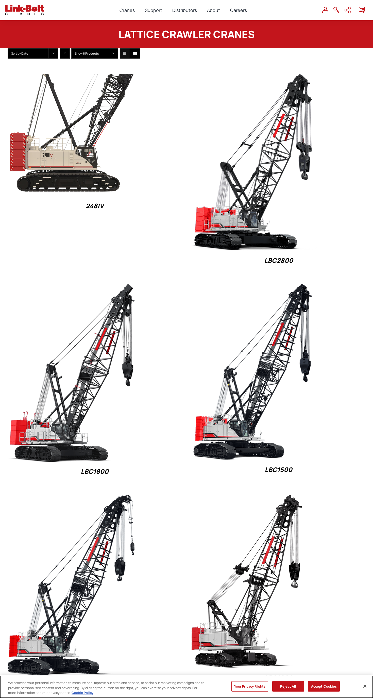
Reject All (288, 686)
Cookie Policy (82, 692)
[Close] (364, 686)
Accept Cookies (324, 686)
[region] (186, 686)
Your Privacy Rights (249, 686)
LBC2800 (278, 260)
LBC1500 (278, 469)
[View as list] (135, 53)
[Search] (336, 10)
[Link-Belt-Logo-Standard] (24, 7)
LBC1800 (95, 471)
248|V (95, 205)
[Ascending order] (65, 53)
